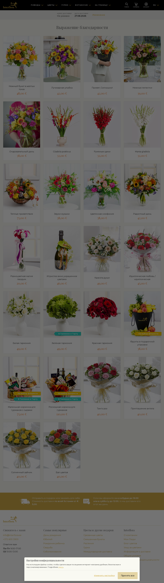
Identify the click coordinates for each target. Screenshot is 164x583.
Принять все (127, 575)
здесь (60, 567)
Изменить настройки (104, 575)
